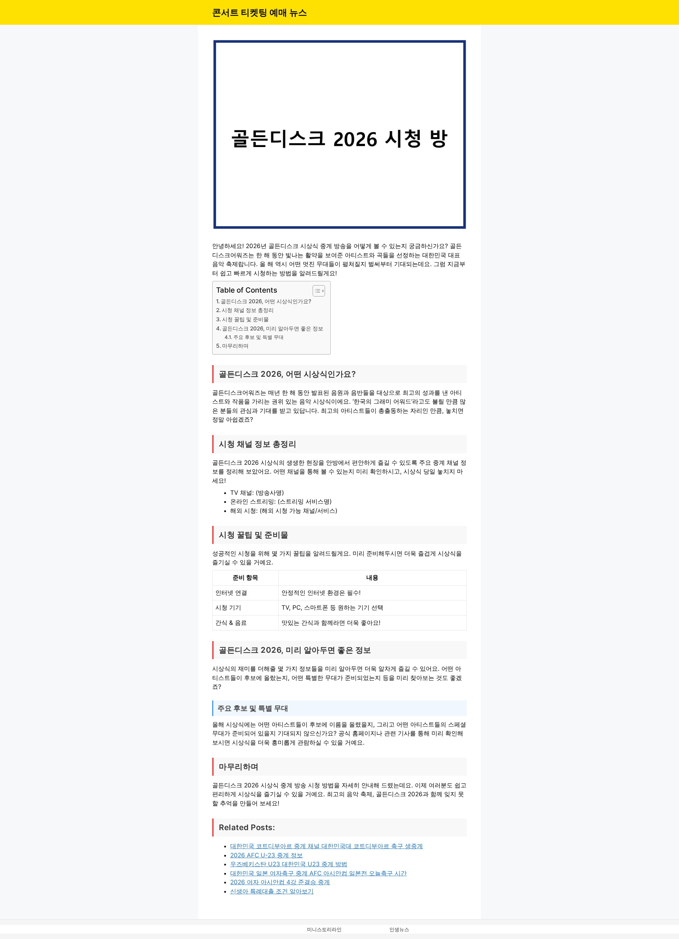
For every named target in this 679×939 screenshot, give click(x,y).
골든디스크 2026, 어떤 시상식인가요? (266, 301)
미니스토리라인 (324, 929)
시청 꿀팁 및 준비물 (245, 319)
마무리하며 (235, 345)
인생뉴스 (399, 929)
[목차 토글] (315, 291)
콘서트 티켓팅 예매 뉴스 (259, 12)
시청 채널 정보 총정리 (248, 310)
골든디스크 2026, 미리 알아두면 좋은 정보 (272, 328)
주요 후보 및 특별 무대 (258, 337)
